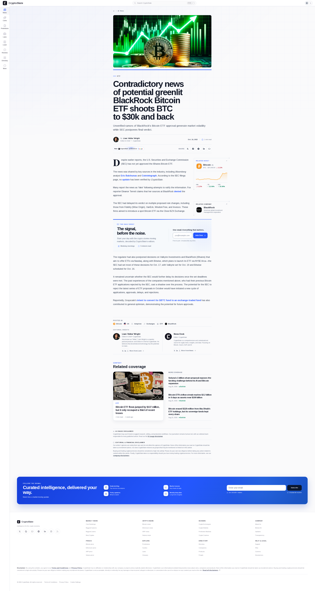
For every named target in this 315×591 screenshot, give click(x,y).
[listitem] (117, 324)
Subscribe (294, 487)
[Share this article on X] (187, 149)
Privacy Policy (76, 568)
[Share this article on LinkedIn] (204, 149)
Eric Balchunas (129, 175)
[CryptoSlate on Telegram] (38, 531)
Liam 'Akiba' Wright (131, 138)
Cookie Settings (75, 582)
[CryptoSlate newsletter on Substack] (32, 531)
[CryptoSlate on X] (19, 531)
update (126, 179)
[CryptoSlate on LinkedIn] (45, 531)
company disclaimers (121, 456)
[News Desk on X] (174, 350)
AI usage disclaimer (155, 436)
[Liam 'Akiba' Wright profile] (116, 336)
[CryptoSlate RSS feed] (57, 531)
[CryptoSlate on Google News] (26, 531)
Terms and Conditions (60, 568)
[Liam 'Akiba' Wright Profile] (116, 140)
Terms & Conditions (50, 582)
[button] (4, 67)
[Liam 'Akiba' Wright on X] (123, 351)
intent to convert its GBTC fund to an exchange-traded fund (169, 300)
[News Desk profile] (168, 336)
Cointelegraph (149, 175)
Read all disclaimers (210, 570)
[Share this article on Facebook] (193, 149)
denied (177, 191)
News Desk (179, 334)
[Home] (113, 10)
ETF (118, 76)
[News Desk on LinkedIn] (177, 350)
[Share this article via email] (209, 149)
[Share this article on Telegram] (198, 149)
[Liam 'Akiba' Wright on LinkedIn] (125, 351)
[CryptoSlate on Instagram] (51, 531)
